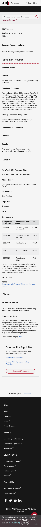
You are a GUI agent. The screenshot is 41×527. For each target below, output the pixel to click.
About (6, 412)
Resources (8, 448)
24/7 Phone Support (11, 489)
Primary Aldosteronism (14, 357)
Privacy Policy (14, 522)
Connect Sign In (33, 3)
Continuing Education (12, 461)
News (6, 421)
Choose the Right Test (12, 444)
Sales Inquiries (9, 493)
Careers (7, 416)
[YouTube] (15, 500)
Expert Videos (9, 466)
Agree (25, 522)
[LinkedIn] (20, 500)
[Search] (37, 16)
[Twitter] (10, 500)
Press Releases (9, 426)
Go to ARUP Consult (21, 371)
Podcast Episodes (10, 471)
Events (6, 476)
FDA (20, 337)
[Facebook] (5, 500)
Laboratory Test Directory (13, 439)
